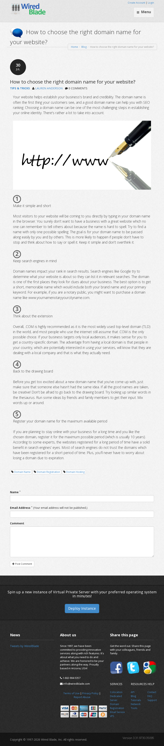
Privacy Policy (90, 693)
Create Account (136, 2)
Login (151, 2)
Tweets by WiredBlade (24, 646)
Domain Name (22, 472)
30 (18, 66)
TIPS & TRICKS (20, 88)
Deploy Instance (82, 608)
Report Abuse (82, 697)
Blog (84, 47)
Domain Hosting (75, 472)
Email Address (20, 508)
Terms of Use (71, 693)
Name (14, 492)
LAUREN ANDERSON (49, 88)
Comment (17, 523)
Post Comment (23, 564)
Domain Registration (48, 472)
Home (74, 47)
